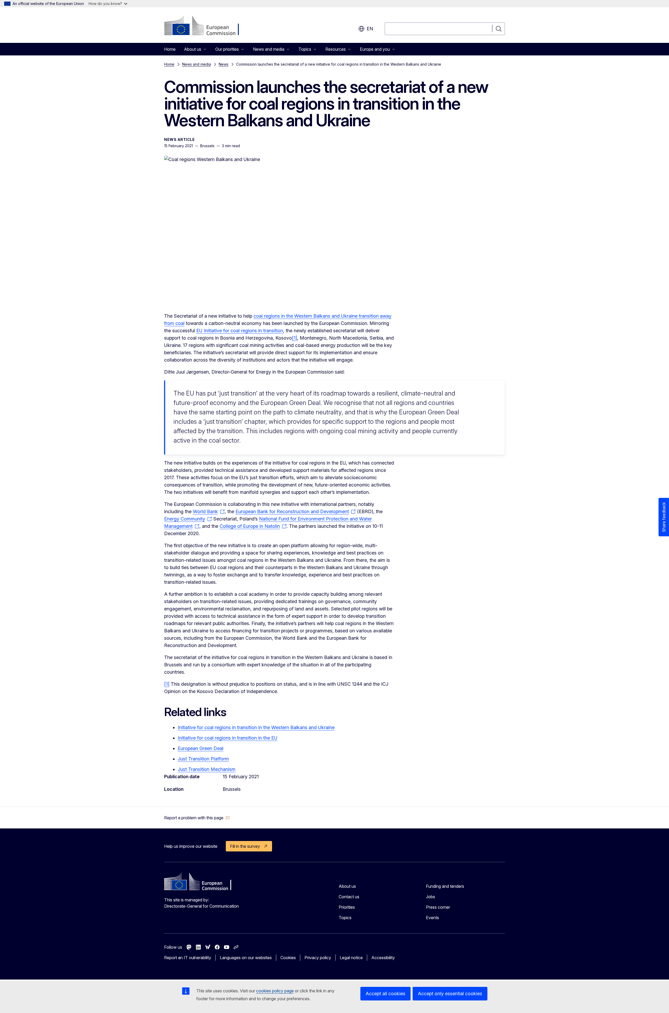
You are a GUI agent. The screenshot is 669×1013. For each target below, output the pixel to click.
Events (432, 917)
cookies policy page (275, 990)
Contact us (349, 896)
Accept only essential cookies (450, 993)
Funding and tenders (445, 886)
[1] (294, 338)
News (223, 64)
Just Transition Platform (203, 759)
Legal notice (351, 957)
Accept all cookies (385, 993)
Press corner (438, 907)
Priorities (347, 907)
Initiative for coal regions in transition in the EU (228, 738)
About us (347, 886)
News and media (196, 64)
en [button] (370, 28)
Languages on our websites (246, 957)
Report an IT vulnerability (187, 957)
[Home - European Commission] (206, 26)
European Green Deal (200, 748)
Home (170, 49)
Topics (345, 917)
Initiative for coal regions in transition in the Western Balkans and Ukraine (256, 727)
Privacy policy (317, 957)
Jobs (430, 896)
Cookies (288, 957)
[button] (197, 817)
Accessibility (383, 957)
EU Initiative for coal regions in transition (239, 330)
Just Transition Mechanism (206, 769)
